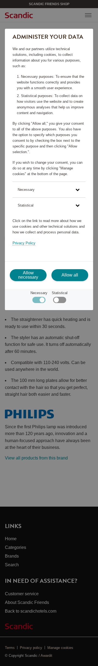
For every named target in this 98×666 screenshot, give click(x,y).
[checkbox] (59, 301)
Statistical (60, 293)
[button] (49, 189)
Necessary (38, 293)
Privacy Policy (24, 243)
